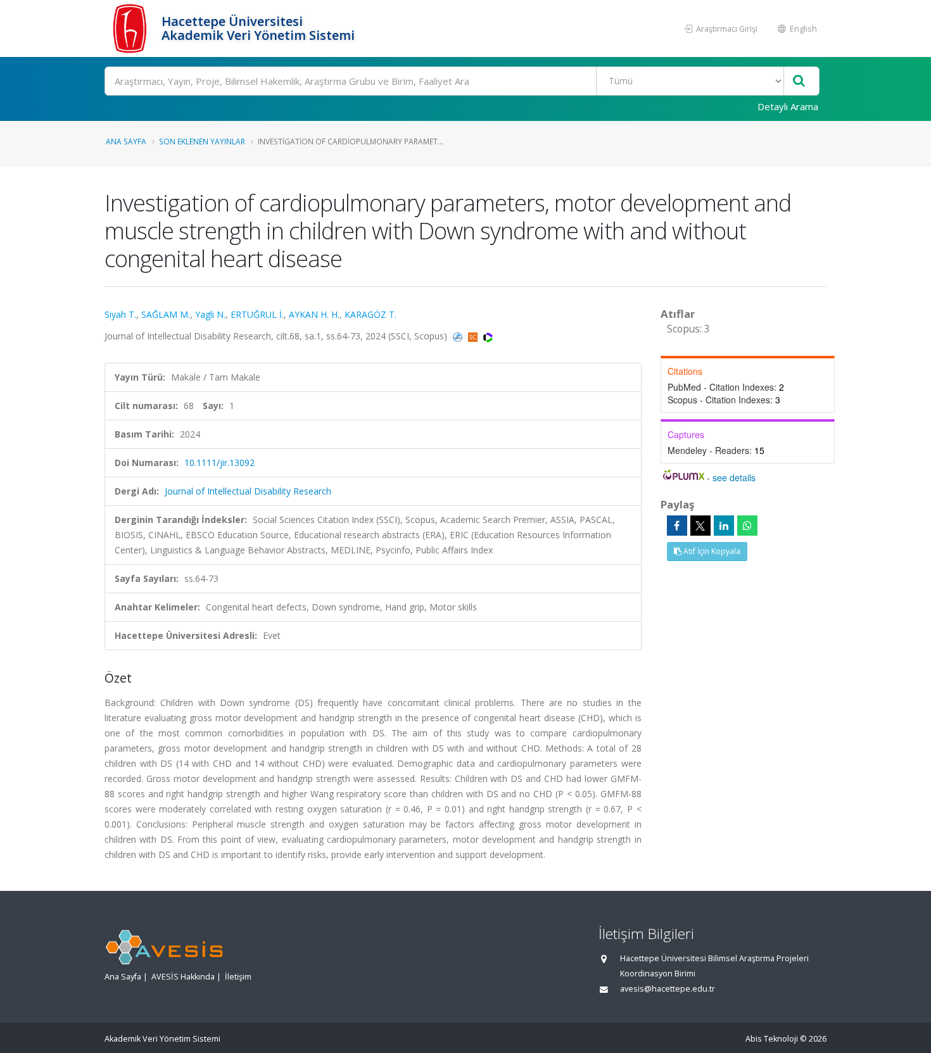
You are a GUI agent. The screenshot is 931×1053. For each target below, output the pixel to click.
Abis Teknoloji (771, 1038)
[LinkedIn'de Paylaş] (724, 525)
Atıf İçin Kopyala (710, 551)
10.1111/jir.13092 (219, 463)
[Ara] (799, 81)
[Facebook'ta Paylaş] (677, 525)
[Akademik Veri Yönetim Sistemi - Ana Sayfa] (131, 28)
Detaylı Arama (787, 106)
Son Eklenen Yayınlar (202, 141)
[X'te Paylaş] (700, 525)
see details (734, 477)
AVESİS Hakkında (183, 976)
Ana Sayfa (126, 141)
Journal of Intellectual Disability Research (248, 491)
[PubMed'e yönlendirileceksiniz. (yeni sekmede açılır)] (459, 336)
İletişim (238, 976)
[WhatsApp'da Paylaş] (747, 525)
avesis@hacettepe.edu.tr (667, 988)
